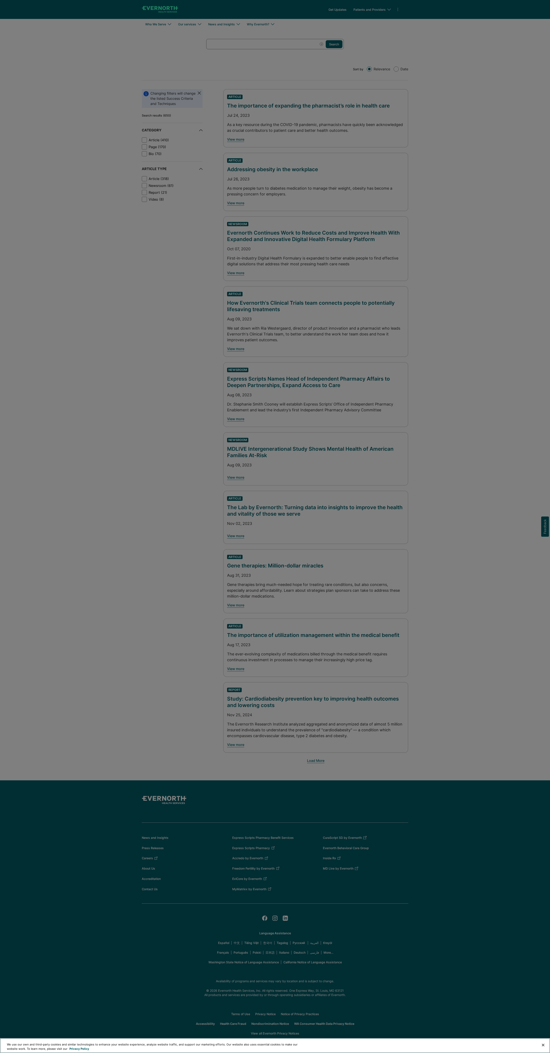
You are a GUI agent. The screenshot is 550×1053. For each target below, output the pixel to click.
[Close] (543, 1045)
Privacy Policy (79, 1048)
